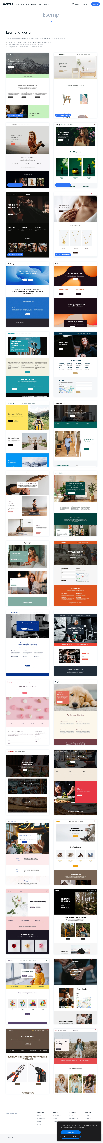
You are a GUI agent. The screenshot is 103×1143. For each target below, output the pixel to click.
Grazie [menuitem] (55, 1121)
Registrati (95, 4)
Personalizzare (80, 1127)
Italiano (77, 4)
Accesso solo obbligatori (70, 1137)
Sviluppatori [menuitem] (87, 1118)
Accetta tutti (70, 1132)
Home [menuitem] (17, 4)
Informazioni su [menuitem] (57, 1115)
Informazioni (72, 1127)
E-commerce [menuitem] (25, 4)
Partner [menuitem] (55, 1118)
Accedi (85, 4)
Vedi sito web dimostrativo (15, 115)
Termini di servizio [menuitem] (73, 1118)
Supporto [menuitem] (46, 4)
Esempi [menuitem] (33, 4)
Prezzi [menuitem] (39, 4)
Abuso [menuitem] (70, 1121)
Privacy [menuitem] (71, 1115)
